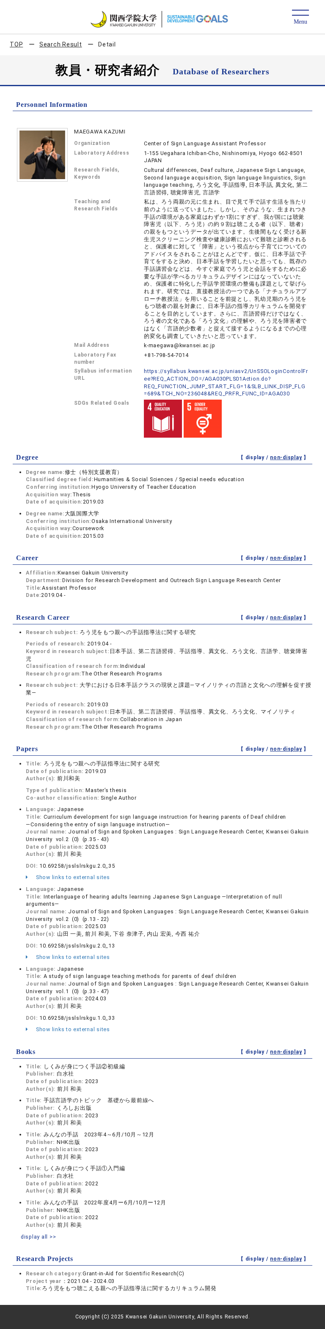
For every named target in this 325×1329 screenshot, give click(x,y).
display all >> (38, 1237)
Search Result (60, 44)
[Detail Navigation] (300, 17)
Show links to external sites (72, 877)
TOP (16, 44)
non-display (286, 457)
